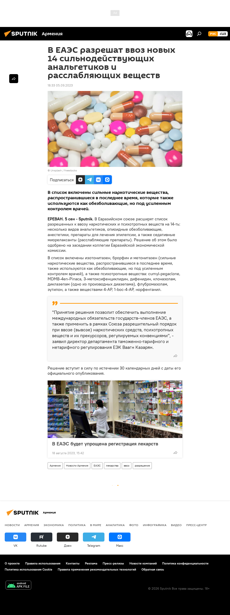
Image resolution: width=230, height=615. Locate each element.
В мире (95, 525)
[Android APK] (18, 586)
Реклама (91, 563)
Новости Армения (77, 465)
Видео (176, 525)
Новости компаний (143, 563)
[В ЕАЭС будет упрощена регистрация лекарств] (115, 409)
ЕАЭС (97, 465)
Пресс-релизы (113, 563)
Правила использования (42, 563)
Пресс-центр (196, 525)
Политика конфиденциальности (185, 563)
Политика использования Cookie (28, 569)
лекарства (112, 465)
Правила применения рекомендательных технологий (97, 569)
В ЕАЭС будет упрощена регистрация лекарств (105, 444)
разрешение (142, 465)
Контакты (73, 563)
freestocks (70, 170)
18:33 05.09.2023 (60, 85)
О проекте (12, 563)
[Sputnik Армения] (22, 37)
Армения (55, 465)
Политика (77, 525)
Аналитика (115, 525)
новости (12, 525)
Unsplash (56, 170)
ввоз (126, 465)
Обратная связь (153, 569)
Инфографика (154, 525)
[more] (175, 355)
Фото (133, 525)
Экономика (54, 525)
